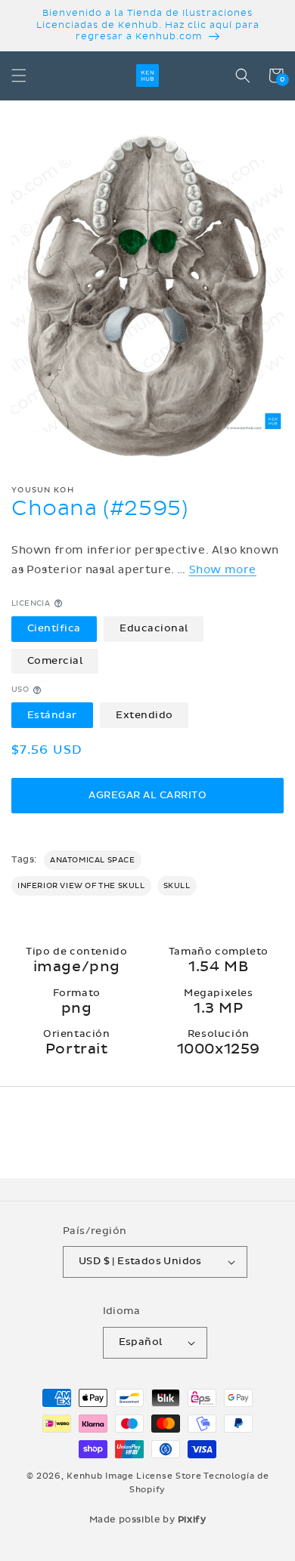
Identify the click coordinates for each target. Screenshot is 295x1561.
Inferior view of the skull (81, 885)
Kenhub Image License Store (134, 1476)
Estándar (52, 715)
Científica (54, 628)
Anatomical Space (92, 860)
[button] (19, 75)
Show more (222, 569)
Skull (177, 885)
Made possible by (147, 1519)
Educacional (154, 628)
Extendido (144, 715)
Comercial (55, 661)
